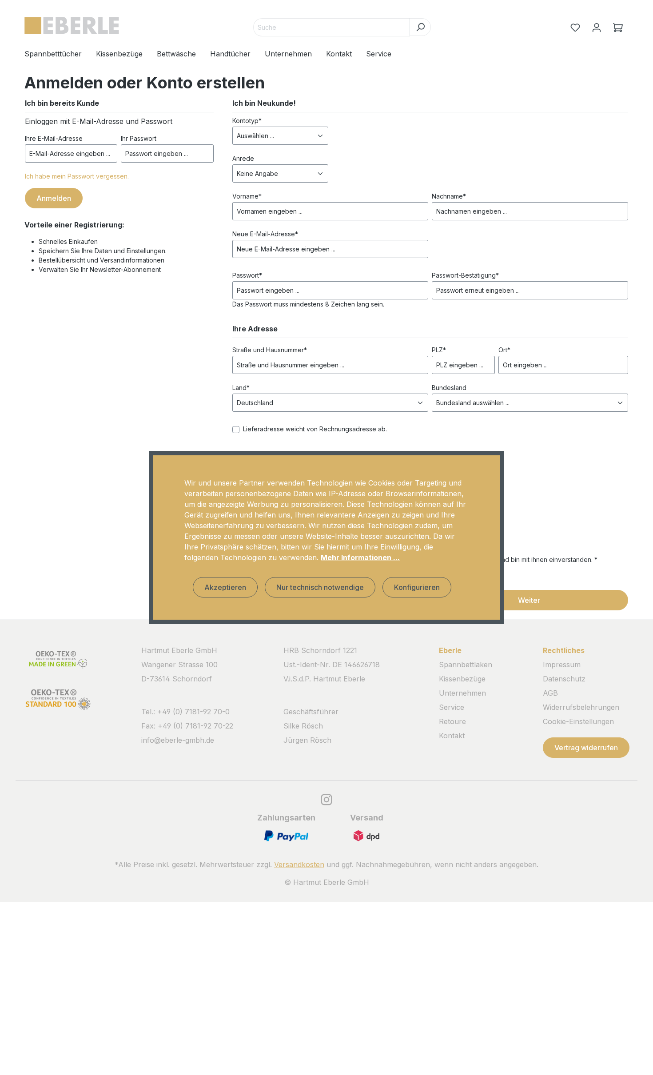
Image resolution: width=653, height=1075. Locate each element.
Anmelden (53, 198)
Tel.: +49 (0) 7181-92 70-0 (185, 711)
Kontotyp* (247, 120)
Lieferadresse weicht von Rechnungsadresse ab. (315, 429)
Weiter (529, 600)
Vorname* (247, 196)
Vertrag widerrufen (586, 747)
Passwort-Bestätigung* (465, 275)
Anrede (243, 158)
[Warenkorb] (618, 27)
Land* (241, 387)
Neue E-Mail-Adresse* (265, 234)
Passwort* (247, 275)
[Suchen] (420, 27)
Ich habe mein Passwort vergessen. (77, 176)
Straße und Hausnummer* (269, 350)
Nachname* (449, 196)
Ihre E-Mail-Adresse (54, 138)
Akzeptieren (225, 587)
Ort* (504, 350)
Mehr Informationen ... (360, 557)
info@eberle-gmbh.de (177, 740)
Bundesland (449, 387)
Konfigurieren (417, 587)
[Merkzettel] (575, 27)
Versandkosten (299, 864)
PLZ (439, 350)
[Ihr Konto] (596, 27)
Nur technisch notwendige (320, 587)
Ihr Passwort (138, 138)
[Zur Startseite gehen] (71, 25)
